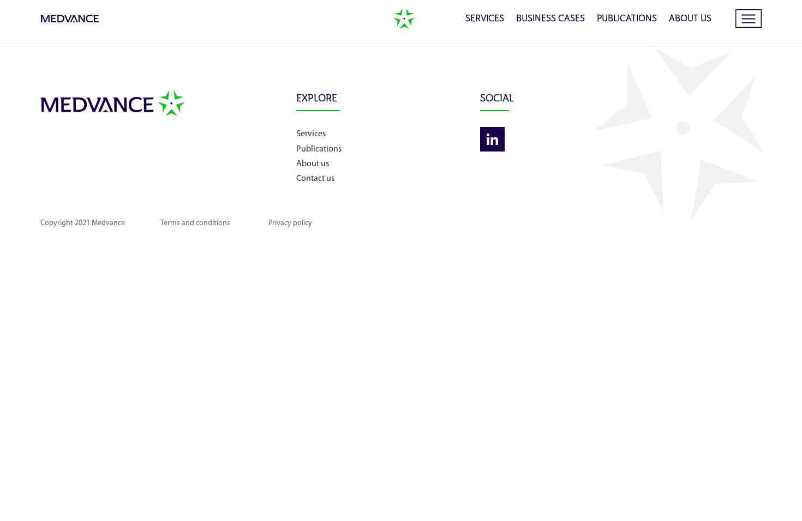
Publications (627, 19)
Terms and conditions (195, 223)
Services (484, 19)
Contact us (315, 178)
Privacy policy (290, 223)
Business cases (550, 19)
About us (690, 19)
